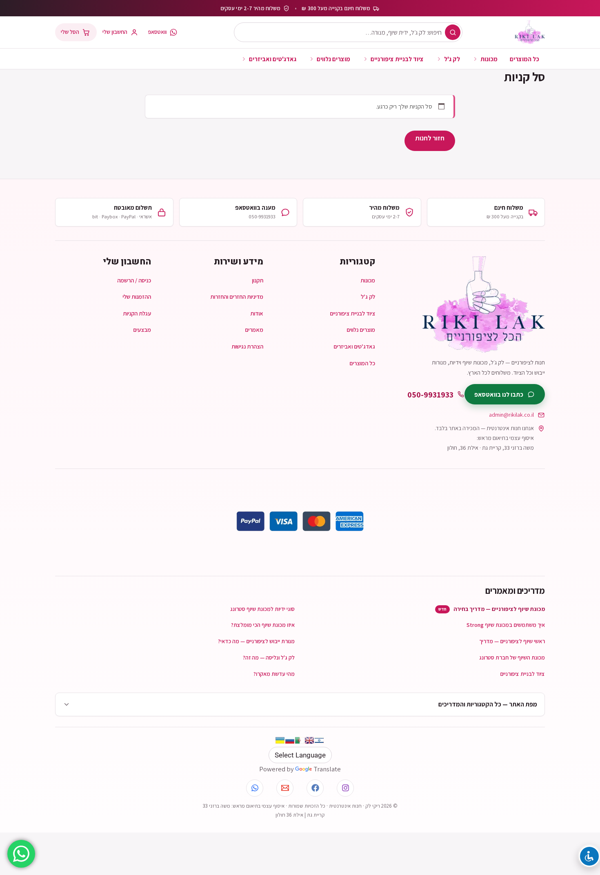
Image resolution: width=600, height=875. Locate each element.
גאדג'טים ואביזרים (272, 59)
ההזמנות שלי (136, 296)
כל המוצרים (524, 59)
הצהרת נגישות (247, 346)
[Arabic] (299, 740)
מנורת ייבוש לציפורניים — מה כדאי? (256, 641)
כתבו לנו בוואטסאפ (498, 394)
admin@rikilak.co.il (511, 414)
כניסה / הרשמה (134, 280)
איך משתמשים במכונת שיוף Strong (506, 624)
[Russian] (289, 740)
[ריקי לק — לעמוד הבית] (530, 32)
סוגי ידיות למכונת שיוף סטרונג (262, 609)
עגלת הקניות (137, 313)
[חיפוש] (452, 32)
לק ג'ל (452, 59)
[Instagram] (345, 788)
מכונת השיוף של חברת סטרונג (512, 657)
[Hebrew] (319, 740)
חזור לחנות (429, 137)
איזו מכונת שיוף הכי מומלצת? (263, 624)
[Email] (284, 788)
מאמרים (254, 329)
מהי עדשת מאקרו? (274, 673)
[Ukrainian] (280, 740)
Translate (327, 768)
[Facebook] (315, 788)
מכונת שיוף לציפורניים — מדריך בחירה (491, 609)
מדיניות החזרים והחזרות (236, 296)
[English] (309, 740)
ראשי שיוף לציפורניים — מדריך (512, 641)
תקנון (257, 280)
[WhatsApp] (254, 788)
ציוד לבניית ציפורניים (397, 59)
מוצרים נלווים (333, 59)
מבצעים (142, 329)
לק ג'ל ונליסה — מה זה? (269, 657)
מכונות (489, 59)
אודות (256, 313)
